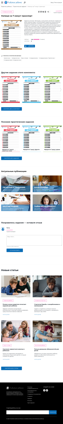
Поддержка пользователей (34, 394)
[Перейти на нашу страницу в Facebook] (44, 390)
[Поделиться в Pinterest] (41, 12)
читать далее (6, 314)
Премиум (29, 398)
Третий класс (7, 58)
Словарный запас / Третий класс (47, 58)
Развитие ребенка (8, 300)
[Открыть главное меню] (2, 2)
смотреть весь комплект (11, 109)
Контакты (29, 400)
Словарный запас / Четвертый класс (12, 60)
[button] (2, 89)
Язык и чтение (24, 58)
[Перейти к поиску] (25, 2)
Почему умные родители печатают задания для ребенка (14, 305)
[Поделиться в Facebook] (39, 12)
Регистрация (58, 2)
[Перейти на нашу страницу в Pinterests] (47, 390)
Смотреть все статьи (11, 368)
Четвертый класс (16, 58)
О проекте (29, 396)
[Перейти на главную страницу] (13, 2)
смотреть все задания (11, 158)
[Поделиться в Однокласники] (45, 12)
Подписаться (53, 412)
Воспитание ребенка (40, 345)
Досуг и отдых (7, 345)
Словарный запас (7, 12)
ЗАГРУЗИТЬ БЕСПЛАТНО (31, 46)
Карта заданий (30, 402)
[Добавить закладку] (48, 12)
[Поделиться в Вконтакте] (43, 12)
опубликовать (15, 250)
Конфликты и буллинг (40, 300)
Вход (52, 2)
